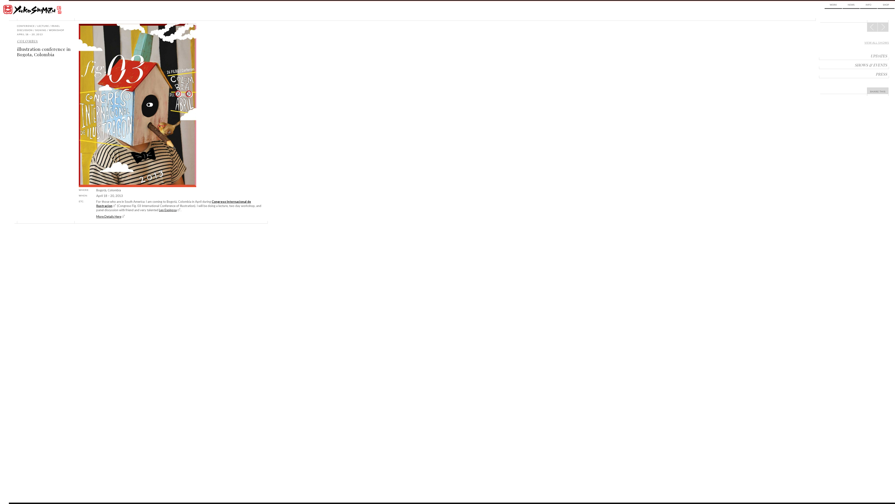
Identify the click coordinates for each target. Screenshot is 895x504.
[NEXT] (872, 27)
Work (833, 4)
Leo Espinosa (168, 210)
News (851, 4)
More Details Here (108, 216)
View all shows (876, 42)
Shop (886, 4)
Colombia (27, 41)
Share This (877, 91)
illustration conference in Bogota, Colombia (44, 51)
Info (868, 4)
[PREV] (883, 27)
